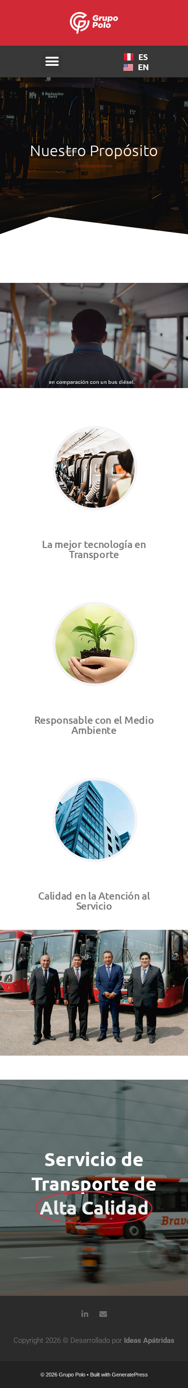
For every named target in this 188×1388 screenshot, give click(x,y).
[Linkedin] (85, 1314)
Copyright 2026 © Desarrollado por (94, 1340)
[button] (52, 62)
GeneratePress (130, 1374)
